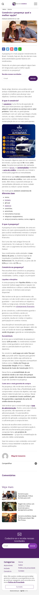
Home (4, 9)
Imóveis (7, 568)
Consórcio (7, 571)
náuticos (8, 206)
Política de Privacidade (16, 582)
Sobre (20, 565)
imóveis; (8, 200)
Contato (21, 571)
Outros (10, 9)
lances (12, 167)
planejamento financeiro (25, 306)
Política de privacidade (26, 568)
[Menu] (35, 4)
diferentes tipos (8, 193)
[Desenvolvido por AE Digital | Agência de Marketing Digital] (24, 591)
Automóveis (8, 565)
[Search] (3, 4)
